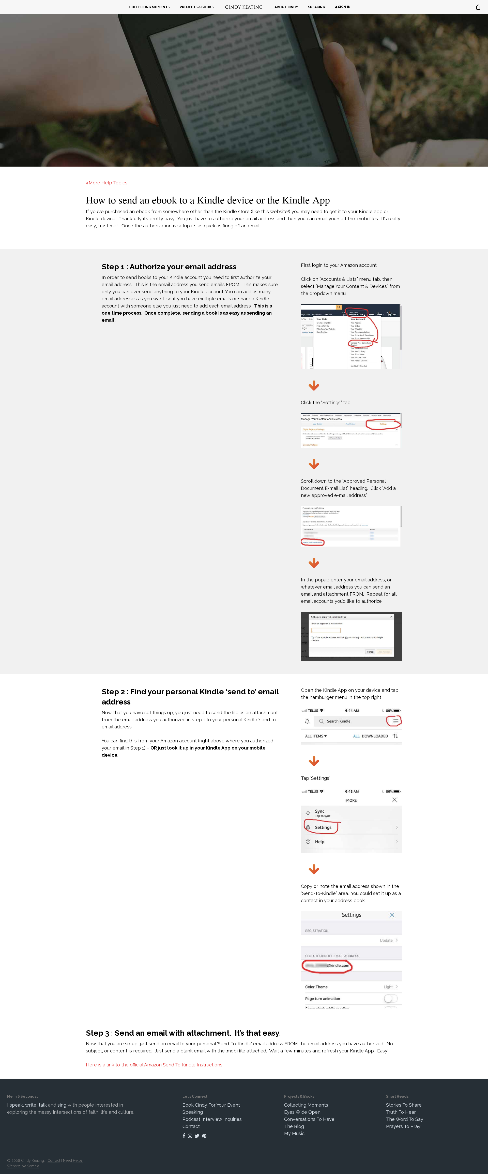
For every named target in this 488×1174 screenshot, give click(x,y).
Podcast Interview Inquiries (212, 1119)
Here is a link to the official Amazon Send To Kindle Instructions (154, 1064)
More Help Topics (107, 182)
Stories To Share (404, 1105)
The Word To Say (404, 1119)
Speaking (192, 1112)
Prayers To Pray (403, 1126)
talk (43, 1105)
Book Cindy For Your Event (211, 1105)
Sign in (343, 7)
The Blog (294, 1126)
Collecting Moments (306, 1105)
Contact (191, 1126)
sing (61, 1105)
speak (16, 1105)
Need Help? (73, 1160)
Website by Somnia (23, 1166)
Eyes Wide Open (302, 1112)
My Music (294, 1133)
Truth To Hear (401, 1112)
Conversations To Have (309, 1119)
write (30, 1105)
